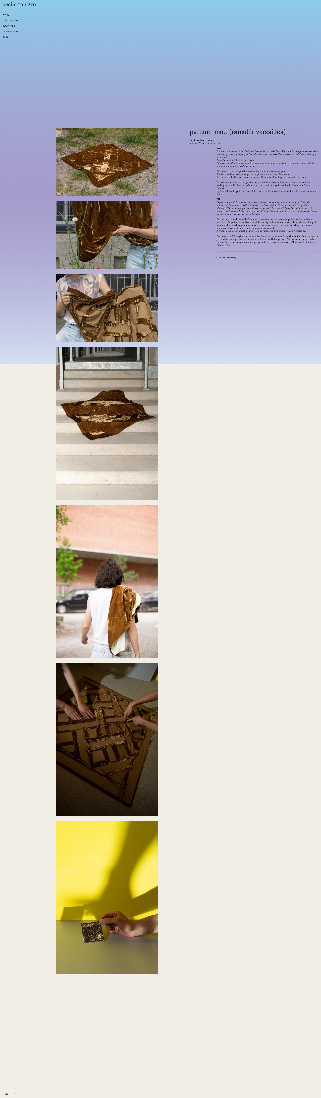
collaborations (10, 20)
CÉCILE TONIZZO (19, 4)
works (6, 14)
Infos (5, 36)
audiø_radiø (9, 25)
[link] (6, 1094)
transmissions (10, 31)
